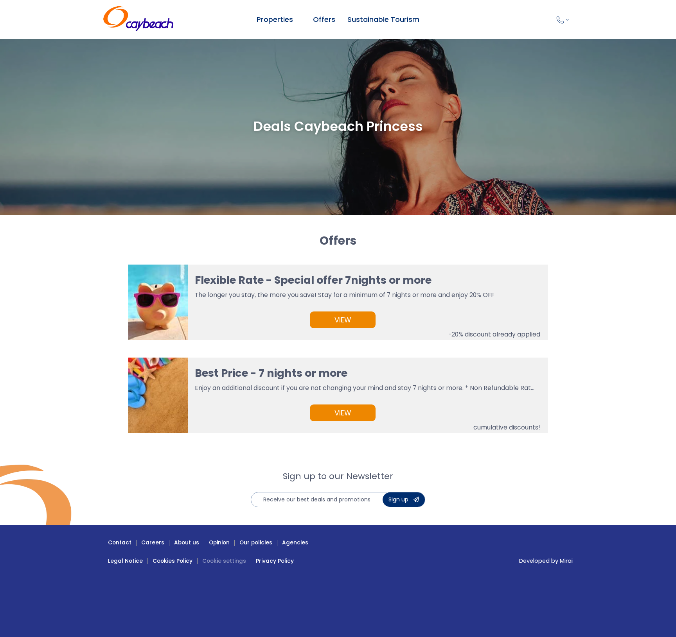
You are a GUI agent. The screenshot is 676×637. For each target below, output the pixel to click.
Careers (152, 542)
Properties (275, 19)
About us (186, 542)
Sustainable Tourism (383, 19)
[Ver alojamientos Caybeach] (298, 19)
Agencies (295, 542)
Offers (324, 19)
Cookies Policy (172, 561)
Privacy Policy (275, 561)
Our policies (255, 542)
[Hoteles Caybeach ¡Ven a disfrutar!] (138, 19)
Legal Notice (125, 561)
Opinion (219, 542)
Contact (119, 542)
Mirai (566, 561)
